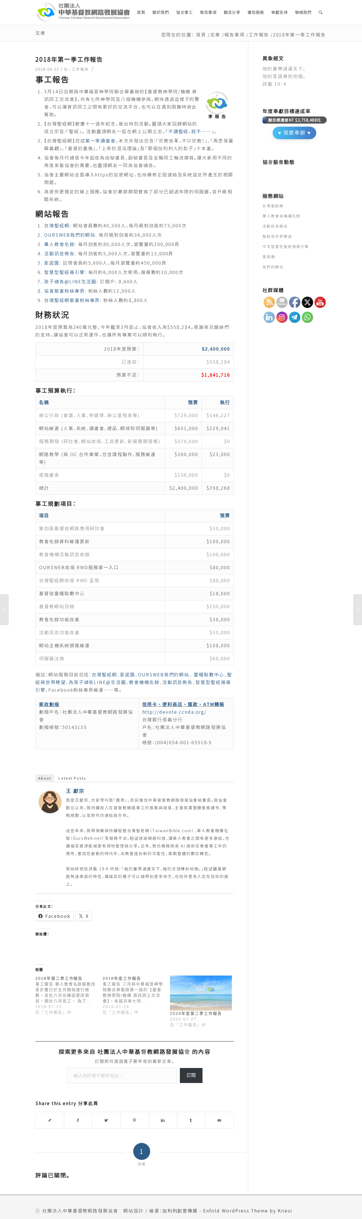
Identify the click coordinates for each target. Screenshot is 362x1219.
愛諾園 (51, 263)
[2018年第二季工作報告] (69, 995)
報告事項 (234, 35)
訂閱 (191, 1075)
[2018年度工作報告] (136, 995)
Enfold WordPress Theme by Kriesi (247, 1211)
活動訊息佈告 (59, 254)
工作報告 (259, 35)
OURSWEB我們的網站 (69, 235)
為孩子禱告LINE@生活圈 (97, 682)
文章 (40, 33)
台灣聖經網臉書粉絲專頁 (72, 300)
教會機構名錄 (144, 682)
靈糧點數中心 (209, 675)
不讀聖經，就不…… (190, 131)
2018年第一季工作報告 (69, 59)
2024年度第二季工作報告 (196, 1013)
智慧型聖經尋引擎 (64, 272)
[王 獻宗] (50, 811)
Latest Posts (72, 778)
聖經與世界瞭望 (277, 236)
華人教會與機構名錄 (281, 216)
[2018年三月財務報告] (4, 609)
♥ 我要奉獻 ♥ (294, 132)
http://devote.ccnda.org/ (174, 712)
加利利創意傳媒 (180, 1211)
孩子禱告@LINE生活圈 (70, 282)
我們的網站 (273, 266)
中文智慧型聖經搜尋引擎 (285, 246)
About (44, 778)
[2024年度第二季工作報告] (201, 993)
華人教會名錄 (59, 244)
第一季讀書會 (100, 141)
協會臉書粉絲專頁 (64, 291)
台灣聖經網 (57, 226)
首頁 (201, 35)
